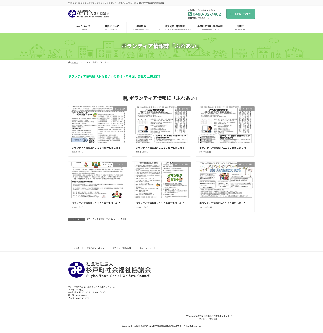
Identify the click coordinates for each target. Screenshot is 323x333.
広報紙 (123, 219)
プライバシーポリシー (96, 248)
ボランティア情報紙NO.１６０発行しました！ (160, 203)
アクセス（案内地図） (123, 248)
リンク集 (75, 248)
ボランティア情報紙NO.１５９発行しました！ (223, 203)
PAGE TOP (312, 320)
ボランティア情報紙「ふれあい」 (102, 219)
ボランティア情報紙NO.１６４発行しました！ (96, 147)
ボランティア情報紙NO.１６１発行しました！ (96, 203)
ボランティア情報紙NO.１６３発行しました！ (160, 147)
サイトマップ (145, 248)
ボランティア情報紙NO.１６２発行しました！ (223, 147)
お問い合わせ (243, 13)
